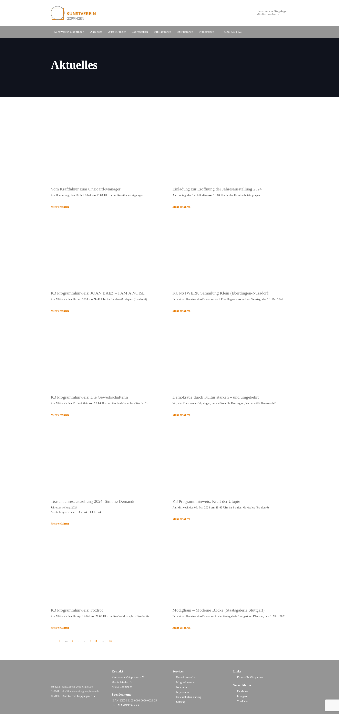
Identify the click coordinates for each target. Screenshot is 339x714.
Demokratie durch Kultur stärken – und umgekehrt (215, 397)
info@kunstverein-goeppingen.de (80, 691)
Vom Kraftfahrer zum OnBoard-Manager (85, 189)
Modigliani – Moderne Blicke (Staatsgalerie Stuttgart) (218, 610)
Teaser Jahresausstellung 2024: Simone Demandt (92, 501)
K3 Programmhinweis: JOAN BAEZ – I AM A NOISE (98, 293)
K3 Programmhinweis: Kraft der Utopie (206, 501)
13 (110, 641)
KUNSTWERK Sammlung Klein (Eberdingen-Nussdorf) (220, 293)
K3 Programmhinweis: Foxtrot (77, 610)
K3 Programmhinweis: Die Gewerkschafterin (89, 397)
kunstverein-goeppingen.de (77, 686)
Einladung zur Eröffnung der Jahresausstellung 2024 (217, 189)
